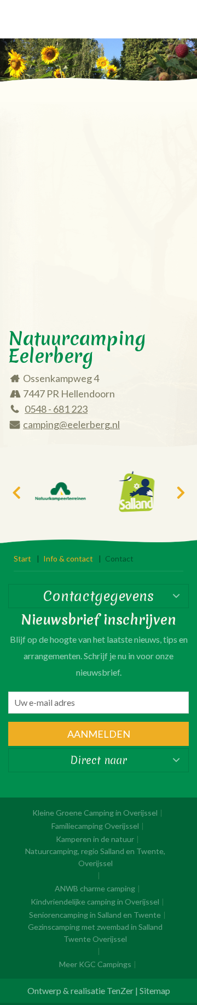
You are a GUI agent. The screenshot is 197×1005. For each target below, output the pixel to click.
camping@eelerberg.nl (71, 424)
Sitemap (155, 990)
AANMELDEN (98, 734)
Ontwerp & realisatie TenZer (80, 990)
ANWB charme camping (95, 888)
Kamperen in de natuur (95, 839)
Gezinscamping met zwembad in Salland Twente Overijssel (95, 933)
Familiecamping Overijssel (95, 825)
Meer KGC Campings (95, 964)
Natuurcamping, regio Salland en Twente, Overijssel (95, 857)
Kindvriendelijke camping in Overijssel (95, 901)
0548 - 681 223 (56, 409)
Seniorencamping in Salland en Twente (95, 914)
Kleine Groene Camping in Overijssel (95, 812)
